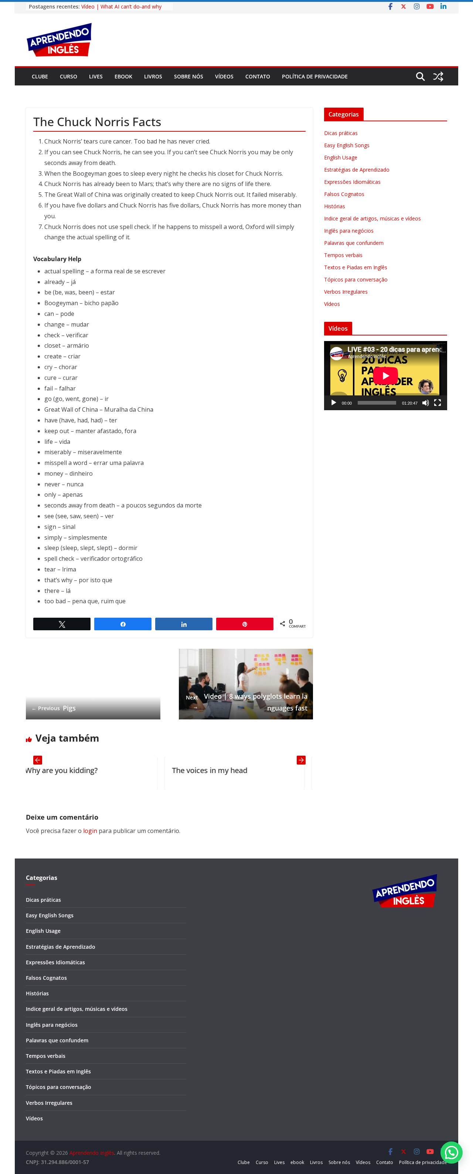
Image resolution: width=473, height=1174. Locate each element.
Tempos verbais (343, 255)
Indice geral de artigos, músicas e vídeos (372, 218)
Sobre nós (188, 76)
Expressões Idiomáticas (352, 181)
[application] (385, 375)
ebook (123, 76)
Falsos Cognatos (344, 194)
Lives (96, 76)
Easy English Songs (347, 145)
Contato (257, 76)
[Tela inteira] (437, 402)
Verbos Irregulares (346, 291)
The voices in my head (133, 770)
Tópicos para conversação (356, 279)
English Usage (340, 157)
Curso (68, 76)
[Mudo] (425, 402)
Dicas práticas (341, 132)
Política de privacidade (315, 76)
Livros (153, 76)
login (90, 831)
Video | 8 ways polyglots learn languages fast (246, 702)
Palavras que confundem (354, 242)
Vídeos (224, 76)
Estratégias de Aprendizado (356, 169)
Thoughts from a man (280, 770)
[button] (451, 1152)
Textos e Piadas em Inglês (355, 267)
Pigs (53, 708)
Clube (40, 76)
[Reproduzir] (333, 402)
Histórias (334, 206)
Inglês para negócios (349, 230)
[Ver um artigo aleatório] (438, 76)
